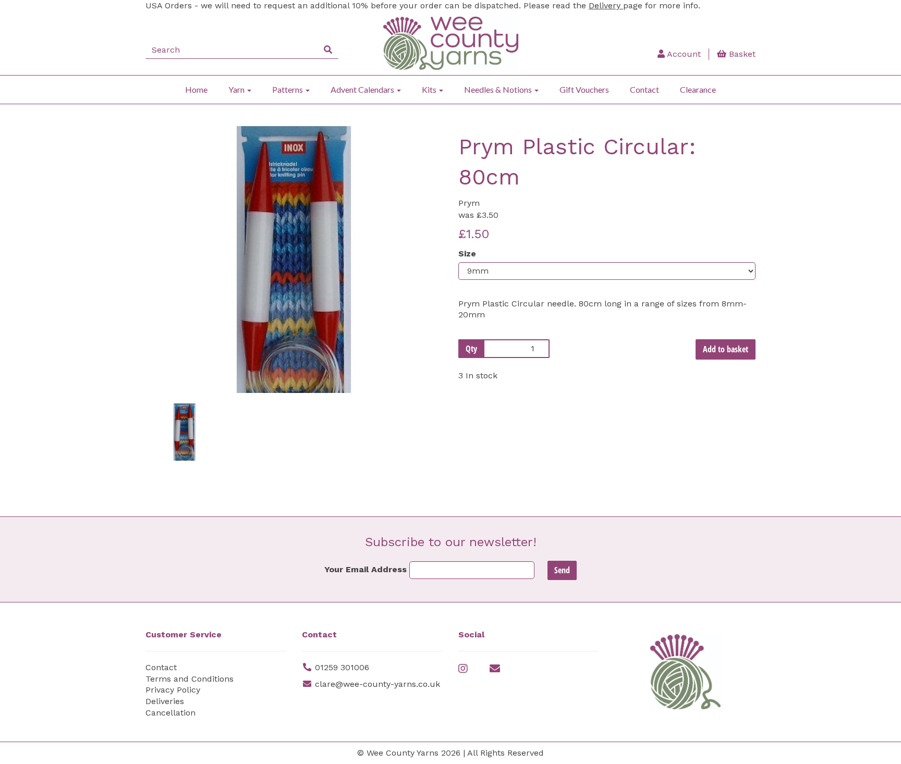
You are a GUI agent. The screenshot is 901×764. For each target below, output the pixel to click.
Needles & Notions (498, 89)
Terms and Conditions (189, 679)
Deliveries (164, 701)
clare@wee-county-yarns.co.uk (377, 684)
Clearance (698, 89)
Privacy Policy (172, 690)
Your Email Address (365, 569)
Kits (430, 89)
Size (467, 253)
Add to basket (725, 349)
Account (683, 54)
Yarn (237, 89)
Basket (741, 54)
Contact (644, 89)
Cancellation (170, 713)
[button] (173, 326)
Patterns (288, 89)
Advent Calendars (363, 89)
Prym (469, 203)
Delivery (606, 5)
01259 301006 (342, 667)
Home (196, 89)
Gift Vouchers (584, 89)
